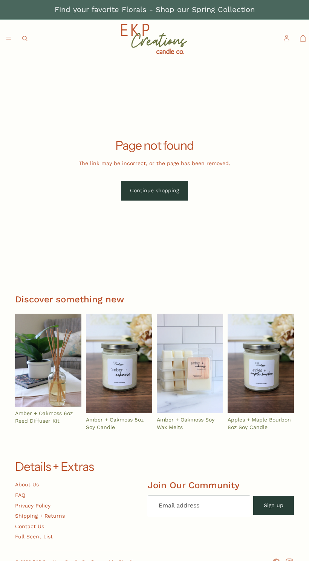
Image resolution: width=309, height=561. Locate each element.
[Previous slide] (23, 360)
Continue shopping (154, 190)
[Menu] (8, 38)
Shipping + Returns (40, 516)
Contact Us (29, 526)
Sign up (273, 505)
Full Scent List (34, 536)
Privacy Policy (32, 506)
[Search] (25, 38)
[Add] (69, 395)
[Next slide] (73, 360)
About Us (27, 484)
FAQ (20, 495)
